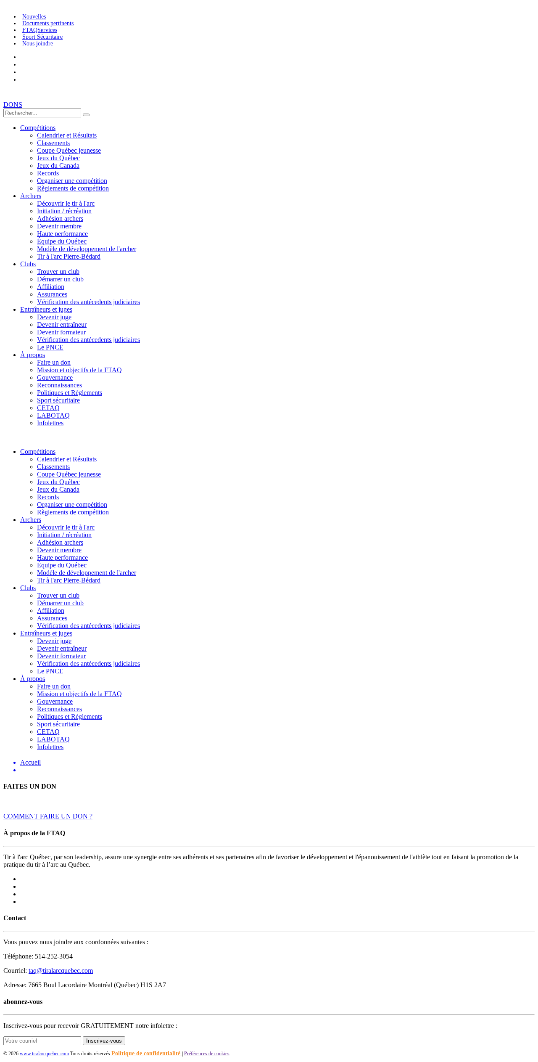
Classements (53, 142)
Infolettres (50, 422)
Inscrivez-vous (104, 1041)
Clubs (28, 263)
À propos (32, 354)
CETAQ (48, 407)
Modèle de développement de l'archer (86, 248)
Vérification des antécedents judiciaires (88, 301)
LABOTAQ (53, 415)
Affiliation (50, 286)
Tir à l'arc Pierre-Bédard (68, 256)
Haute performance (62, 233)
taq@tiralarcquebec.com (61, 970)
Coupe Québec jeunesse (69, 150)
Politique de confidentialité (146, 1053)
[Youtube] (22, 57)
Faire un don (54, 362)
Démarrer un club (60, 279)
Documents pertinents (48, 23)
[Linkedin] (22, 72)
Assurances (52, 294)
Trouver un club (58, 271)
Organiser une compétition (72, 180)
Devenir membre (59, 226)
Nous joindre (37, 43)
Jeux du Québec (58, 158)
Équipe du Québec (62, 241)
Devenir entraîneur (62, 324)
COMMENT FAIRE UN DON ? (47, 816)
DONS (12, 104)
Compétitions (37, 127)
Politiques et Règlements (69, 392)
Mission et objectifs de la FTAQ (79, 369)
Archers (30, 195)
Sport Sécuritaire (42, 37)
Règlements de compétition (73, 188)
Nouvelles (34, 16)
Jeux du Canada (58, 165)
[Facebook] (22, 79)
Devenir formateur (61, 332)
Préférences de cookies (206, 1054)
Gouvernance (55, 377)
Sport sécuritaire (58, 400)
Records (48, 173)
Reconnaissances (59, 385)
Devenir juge (54, 316)
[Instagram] (22, 64)
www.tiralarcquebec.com (44, 1054)
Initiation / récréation (64, 211)
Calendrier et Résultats (67, 135)
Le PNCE (50, 347)
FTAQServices (39, 30)
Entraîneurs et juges (46, 309)
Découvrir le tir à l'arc (66, 203)
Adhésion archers (60, 218)
